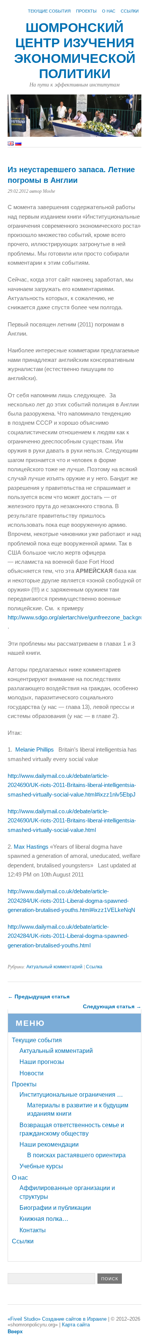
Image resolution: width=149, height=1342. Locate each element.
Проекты (86, 11)
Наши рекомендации (49, 1144)
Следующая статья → (112, 1006)
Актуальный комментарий (54, 966)
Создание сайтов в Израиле (74, 1319)
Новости (31, 1073)
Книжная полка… (43, 1219)
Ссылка (94, 966)
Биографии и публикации (55, 1207)
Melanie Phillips (34, 749)
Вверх (15, 1331)
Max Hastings (31, 846)
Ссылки (130, 11)
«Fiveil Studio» (24, 1319)
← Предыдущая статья (39, 996)
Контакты (32, 1230)
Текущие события (49, 11)
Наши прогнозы (41, 1062)
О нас (108, 11)
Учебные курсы (41, 1166)
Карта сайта (76, 1325)
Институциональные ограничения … (71, 1094)
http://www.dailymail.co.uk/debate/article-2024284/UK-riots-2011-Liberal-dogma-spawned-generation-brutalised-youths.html (68, 936)
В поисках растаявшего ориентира (76, 1155)
